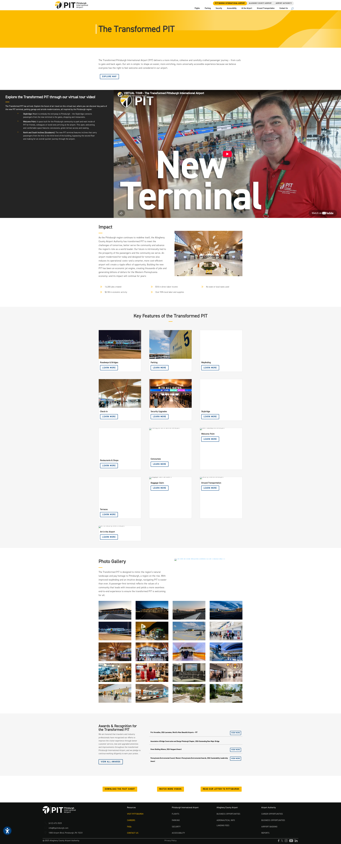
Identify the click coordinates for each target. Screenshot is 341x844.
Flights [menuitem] (197, 8)
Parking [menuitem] (208, 8)
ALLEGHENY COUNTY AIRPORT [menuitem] (260, 3)
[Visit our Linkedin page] (296, 841)
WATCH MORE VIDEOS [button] (170, 789)
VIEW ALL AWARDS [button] (111, 761)
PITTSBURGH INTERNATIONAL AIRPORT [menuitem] (230, 3)
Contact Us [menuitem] (283, 8)
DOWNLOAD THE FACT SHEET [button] (120, 789)
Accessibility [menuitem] (232, 8)
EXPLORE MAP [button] (109, 76)
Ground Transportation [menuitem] (266, 8)
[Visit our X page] (283, 841)
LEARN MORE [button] (109, 367)
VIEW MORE (235, 733)
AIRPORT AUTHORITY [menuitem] (284, 3)
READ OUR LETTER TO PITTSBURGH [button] (221, 789)
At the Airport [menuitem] (246, 8)
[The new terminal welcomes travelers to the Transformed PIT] (208, 275)
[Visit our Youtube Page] (292, 841)
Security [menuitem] (219, 8)
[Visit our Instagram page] (287, 841)
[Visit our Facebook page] (279, 841)
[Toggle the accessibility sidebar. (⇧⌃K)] (7, 831)
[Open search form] (292, 8)
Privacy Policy (170, 840)
